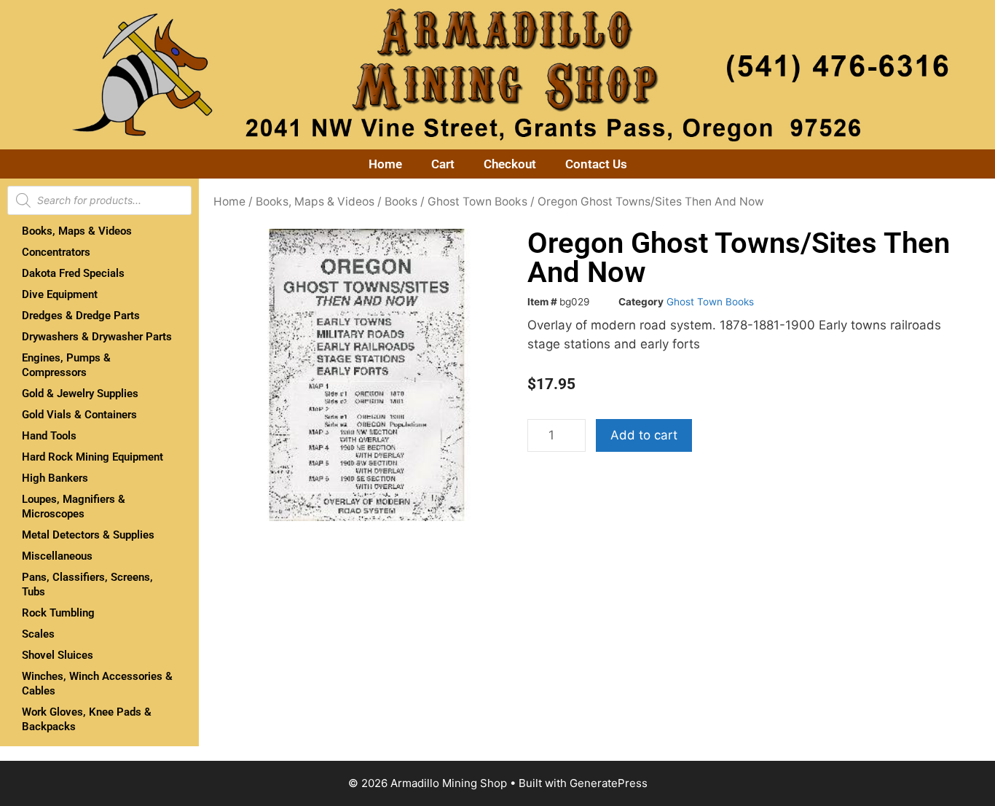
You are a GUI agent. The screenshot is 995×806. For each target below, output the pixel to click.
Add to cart (643, 435)
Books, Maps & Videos (77, 231)
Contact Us (596, 164)
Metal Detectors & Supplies (88, 534)
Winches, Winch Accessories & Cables (97, 683)
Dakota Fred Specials (73, 273)
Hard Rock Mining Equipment (92, 456)
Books (401, 201)
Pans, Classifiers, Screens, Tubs (87, 584)
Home (385, 164)
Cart (443, 164)
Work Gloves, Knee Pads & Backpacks (87, 719)
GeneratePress (609, 783)
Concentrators (56, 252)
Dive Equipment (60, 294)
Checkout (510, 164)
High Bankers (55, 478)
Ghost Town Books (477, 201)
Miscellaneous (57, 556)
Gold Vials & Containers (79, 414)
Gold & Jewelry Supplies (80, 393)
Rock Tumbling (58, 612)
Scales (38, 634)
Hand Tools (49, 435)
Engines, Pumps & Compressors (66, 365)
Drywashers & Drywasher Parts (97, 336)
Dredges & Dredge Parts (81, 315)
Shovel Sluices (57, 655)
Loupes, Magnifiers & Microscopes (73, 506)
